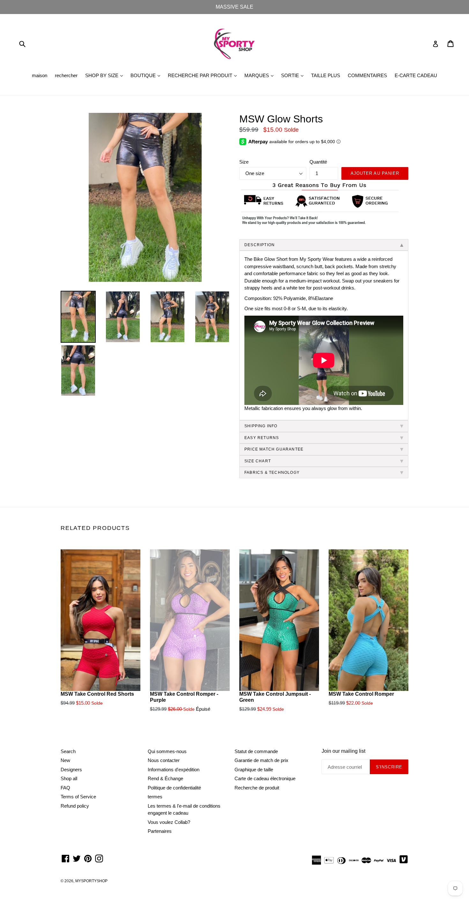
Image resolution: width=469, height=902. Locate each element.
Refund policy (75, 806)
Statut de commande (256, 751)
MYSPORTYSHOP (91, 881)
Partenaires (160, 831)
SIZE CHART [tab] (257, 461)
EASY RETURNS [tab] (261, 438)
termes (155, 796)
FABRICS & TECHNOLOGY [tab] (272, 472)
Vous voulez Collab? (169, 822)
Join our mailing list (343, 751)
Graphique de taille (253, 769)
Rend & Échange (165, 778)
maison (39, 75)
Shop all (69, 778)
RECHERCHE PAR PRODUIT (204, 75)
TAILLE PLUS (325, 75)
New (65, 760)
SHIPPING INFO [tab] (261, 426)
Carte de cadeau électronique (264, 778)
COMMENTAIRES (367, 75)
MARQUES (260, 75)
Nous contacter (164, 760)
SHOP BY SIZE (105, 75)
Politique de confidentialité (174, 787)
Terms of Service (78, 796)
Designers (71, 769)
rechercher (66, 75)
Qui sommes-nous (167, 751)
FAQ (65, 787)
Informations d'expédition (173, 769)
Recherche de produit (256, 787)
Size (244, 162)
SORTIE (294, 75)
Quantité (318, 162)
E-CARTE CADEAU (416, 75)
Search (68, 751)
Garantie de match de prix (261, 760)
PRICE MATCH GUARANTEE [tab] (273, 449)
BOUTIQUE (146, 75)
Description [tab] (259, 245)
